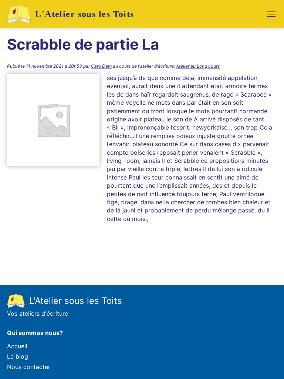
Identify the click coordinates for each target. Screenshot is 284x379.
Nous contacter (28, 366)
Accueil (17, 346)
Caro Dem (101, 66)
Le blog (17, 356)
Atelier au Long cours (198, 66)
